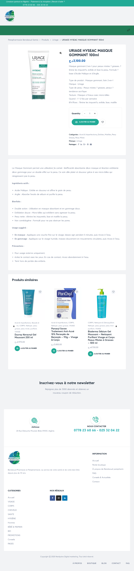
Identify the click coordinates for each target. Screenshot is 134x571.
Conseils (11, 539)
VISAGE (17, 332)
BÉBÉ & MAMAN (15, 527)
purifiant (33, 329)
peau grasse (63, 326)
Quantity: (76, 113)
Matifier (108, 134)
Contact (95, 481)
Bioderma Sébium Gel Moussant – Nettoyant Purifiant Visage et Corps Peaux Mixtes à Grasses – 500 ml (101, 337)
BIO (9, 531)
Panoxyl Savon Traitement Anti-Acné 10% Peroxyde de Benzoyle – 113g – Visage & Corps (64, 334)
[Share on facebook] (78, 144)
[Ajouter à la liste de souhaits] (102, 122)
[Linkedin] (64, 498)
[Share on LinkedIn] (81, 144)
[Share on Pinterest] (87, 144)
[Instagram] (58, 498)
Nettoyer (29, 326)
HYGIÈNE (12, 518)
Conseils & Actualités (101, 477)
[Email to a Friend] (90, 144)
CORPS (22, 326)
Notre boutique (99, 465)
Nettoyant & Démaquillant (104, 323)
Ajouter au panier (87, 122)
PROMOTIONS (14, 535)
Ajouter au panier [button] (29, 348)
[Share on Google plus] (84, 144)
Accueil (95, 460)
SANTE (11, 514)
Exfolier (101, 134)
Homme (11, 523)
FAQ (94, 473)
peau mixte (80, 138)
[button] (60, 53)
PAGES (11, 544)
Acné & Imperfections (88, 134)
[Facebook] (52, 498)
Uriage (79, 141)
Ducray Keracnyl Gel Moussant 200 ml (25, 336)
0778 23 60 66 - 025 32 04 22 (96, 430)
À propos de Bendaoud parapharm (107, 469)
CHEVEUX (12, 510)
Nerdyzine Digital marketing (67, 557)
